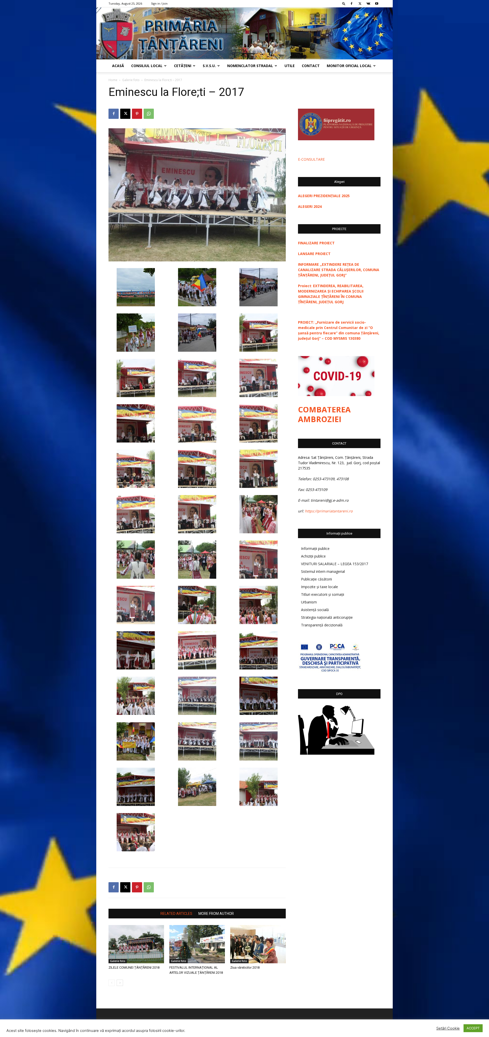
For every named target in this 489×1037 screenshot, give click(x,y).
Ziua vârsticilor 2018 (245, 967)
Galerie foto (131, 80)
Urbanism (309, 602)
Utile (289, 65)
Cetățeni (182, 65)
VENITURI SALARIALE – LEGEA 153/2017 (334, 563)
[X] (360, 3)
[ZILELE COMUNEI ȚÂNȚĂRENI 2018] (136, 944)
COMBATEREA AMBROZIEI (324, 414)
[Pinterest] (137, 114)
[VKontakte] (368, 3)
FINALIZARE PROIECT (316, 243)
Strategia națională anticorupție (327, 617)
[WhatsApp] (149, 114)
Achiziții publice (313, 556)
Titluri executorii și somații (322, 594)
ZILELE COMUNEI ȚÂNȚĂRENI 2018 (133, 967)
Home (112, 80)
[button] (344, 3)
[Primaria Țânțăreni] (244, 33)
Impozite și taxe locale (319, 586)
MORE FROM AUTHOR (216, 913)
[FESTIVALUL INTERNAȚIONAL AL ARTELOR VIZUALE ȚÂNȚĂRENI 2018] (197, 944)
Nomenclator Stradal (250, 65)
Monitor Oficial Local (349, 65)
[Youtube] (377, 3)
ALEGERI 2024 (310, 206)
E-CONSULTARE (311, 159)
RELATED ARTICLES (176, 913)
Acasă (118, 65)
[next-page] (120, 983)
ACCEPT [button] (473, 1028)
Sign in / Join (159, 3)
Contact (311, 65)
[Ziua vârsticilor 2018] (258, 944)
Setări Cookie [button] (448, 1028)
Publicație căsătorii (316, 579)
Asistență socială (315, 609)
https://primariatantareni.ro (328, 511)
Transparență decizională (322, 625)
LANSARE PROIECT (314, 253)
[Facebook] (351, 3)
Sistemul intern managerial (323, 571)
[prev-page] (111, 983)
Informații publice (315, 548)
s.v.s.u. (209, 65)
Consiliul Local (146, 65)
